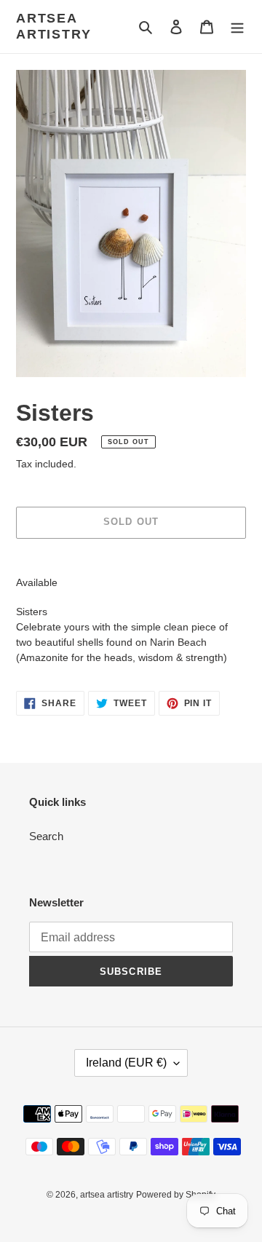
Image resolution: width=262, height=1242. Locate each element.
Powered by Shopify (175, 1195)
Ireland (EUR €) (126, 1062)
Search (46, 836)
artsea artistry (53, 26)
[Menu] (237, 26)
